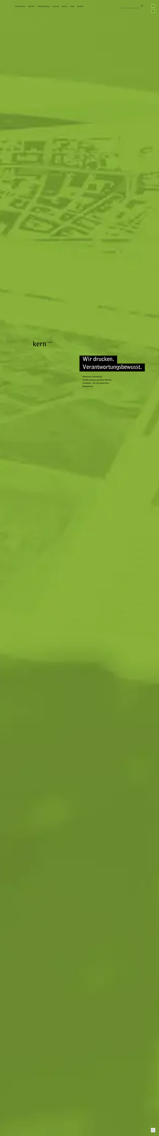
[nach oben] (153, 1130)
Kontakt (80, 6)
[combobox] (130, 6)
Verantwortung (43, 6)
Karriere (31, 6)
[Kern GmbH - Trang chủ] (42, 343)
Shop (72, 6)
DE (153, 11)
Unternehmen (20, 6)
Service (64, 6)
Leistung (55, 6)
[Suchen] (141, 6)
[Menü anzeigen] (153, 6)
